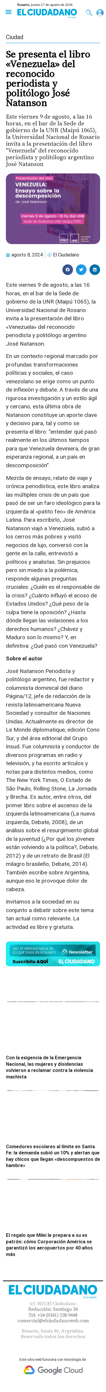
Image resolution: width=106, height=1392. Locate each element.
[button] (8, 11)
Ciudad (14, 37)
